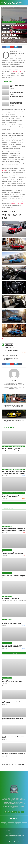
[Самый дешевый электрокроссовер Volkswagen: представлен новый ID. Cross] (14, 460)
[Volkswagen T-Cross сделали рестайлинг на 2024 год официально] (14, 747)
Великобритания (7, 353)
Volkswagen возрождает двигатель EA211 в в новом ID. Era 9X (13, 495)
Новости (6, 7)
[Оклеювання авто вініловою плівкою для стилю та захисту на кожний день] (14, 564)
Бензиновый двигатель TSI (10, 350)
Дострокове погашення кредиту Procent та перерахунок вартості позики (12, 622)
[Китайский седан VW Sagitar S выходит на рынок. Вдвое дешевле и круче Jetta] (14, 437)
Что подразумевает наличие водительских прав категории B (12, 680)
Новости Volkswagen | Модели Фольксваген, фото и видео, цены (14, 446)
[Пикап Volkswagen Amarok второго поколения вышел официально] (5, 92)
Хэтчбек (12, 823)
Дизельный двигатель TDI (10, 355)
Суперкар (5, 823)
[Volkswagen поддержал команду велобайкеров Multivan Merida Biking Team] (5, 104)
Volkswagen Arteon (16, 71)
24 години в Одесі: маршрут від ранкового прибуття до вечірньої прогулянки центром (12, 646)
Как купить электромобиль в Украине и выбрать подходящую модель (12, 552)
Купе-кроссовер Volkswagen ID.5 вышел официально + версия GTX (17, 86)
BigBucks (21, 764)
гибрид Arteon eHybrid (17, 203)
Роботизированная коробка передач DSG (11, 359)
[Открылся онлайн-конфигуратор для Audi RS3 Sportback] (14, 694)
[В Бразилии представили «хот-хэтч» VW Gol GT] (5, 98)
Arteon (4, 170)
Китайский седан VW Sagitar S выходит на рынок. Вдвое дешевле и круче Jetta (13, 449)
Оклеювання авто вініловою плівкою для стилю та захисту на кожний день (13, 576)
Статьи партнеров (7, 526)
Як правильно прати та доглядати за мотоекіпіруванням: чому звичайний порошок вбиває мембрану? (13, 529)
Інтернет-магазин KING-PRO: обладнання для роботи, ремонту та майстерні (13, 599)
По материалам (6, 339)
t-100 (14, 380)
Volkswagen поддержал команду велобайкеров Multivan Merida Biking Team (17, 103)
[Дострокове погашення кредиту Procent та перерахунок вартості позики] (14, 610)
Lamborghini (20, 823)
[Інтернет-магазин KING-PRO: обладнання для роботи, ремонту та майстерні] (14, 587)
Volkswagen (9, 344)
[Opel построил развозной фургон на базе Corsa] (14, 712)
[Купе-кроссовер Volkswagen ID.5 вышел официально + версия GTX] (5, 87)
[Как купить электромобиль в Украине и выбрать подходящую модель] (14, 541)
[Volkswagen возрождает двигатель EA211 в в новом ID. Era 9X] (14, 484)
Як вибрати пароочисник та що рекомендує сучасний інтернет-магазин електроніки (14, 836)
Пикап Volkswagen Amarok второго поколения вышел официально (17, 91)
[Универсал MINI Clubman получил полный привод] (14, 729)
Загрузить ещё (14, 503)
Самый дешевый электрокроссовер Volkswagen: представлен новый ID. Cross (13, 472)
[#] (9, 841)
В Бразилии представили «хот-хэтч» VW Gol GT (16, 97)
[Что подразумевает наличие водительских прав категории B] (14, 667)
